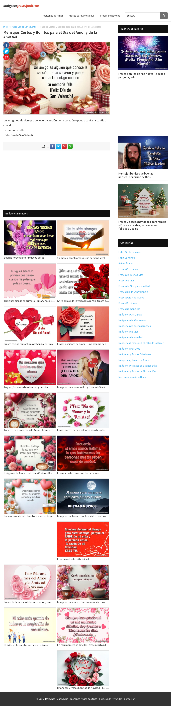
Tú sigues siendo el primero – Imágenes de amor (30, 300)
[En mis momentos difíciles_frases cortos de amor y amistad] (83, 610)
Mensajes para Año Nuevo (132, 377)
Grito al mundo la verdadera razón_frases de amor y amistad (83, 300)
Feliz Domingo (126, 257)
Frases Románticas (129, 308)
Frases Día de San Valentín (24, 26)
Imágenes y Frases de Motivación (137, 371)
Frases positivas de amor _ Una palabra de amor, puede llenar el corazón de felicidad (83, 344)
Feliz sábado (125, 263)
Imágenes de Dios (128, 331)
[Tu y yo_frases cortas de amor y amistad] (30, 352)
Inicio (6, 26)
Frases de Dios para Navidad (134, 286)
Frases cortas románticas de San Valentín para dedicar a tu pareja (30, 344)
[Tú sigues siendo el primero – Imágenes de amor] (30, 266)
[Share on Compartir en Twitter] (58, 146)
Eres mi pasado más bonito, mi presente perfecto (30, 516)
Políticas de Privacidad (110, 698)
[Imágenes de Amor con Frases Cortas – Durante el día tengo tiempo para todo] (30, 438)
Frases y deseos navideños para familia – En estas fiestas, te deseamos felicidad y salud (142, 225)
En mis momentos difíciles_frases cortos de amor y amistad (83, 645)
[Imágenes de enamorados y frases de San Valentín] (83, 352)
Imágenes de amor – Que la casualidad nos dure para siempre (83, 602)
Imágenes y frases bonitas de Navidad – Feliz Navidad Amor (83, 687)
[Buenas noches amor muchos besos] (30, 222)
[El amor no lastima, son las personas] (83, 438)
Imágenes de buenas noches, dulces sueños (81, 516)
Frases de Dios (126, 280)
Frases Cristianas (128, 269)
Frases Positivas (127, 303)
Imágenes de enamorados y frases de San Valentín (83, 387)
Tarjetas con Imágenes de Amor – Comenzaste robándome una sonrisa (30, 430)
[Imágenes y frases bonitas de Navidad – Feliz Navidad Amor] (83, 653)
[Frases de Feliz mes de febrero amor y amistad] (30, 567)
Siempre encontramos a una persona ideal (81, 258)
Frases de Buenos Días (130, 274)
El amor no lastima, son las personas (78, 473)
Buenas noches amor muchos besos (24, 257)
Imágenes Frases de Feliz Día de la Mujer (141, 343)
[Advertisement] (56, 179)
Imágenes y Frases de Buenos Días (137, 365)
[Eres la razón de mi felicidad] (83, 524)
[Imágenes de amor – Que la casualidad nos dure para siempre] (83, 567)
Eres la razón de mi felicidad (73, 559)
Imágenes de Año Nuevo (132, 320)
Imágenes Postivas (129, 348)
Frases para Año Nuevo (131, 297)
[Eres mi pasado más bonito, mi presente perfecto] (30, 481)
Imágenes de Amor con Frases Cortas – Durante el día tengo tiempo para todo (30, 473)
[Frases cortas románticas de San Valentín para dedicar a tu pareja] (30, 308)
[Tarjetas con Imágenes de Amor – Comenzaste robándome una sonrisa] (30, 395)
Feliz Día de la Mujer (129, 252)
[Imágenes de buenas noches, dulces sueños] (83, 481)
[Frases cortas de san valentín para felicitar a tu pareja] (83, 395)
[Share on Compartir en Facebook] (52, 146)
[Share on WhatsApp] (70, 146)
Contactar (129, 698)
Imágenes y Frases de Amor (133, 360)
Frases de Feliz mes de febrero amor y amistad (30, 602)
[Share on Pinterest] (64, 146)
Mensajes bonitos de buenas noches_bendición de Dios (135, 175)
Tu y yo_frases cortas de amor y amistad (26, 387)
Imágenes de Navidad (130, 337)
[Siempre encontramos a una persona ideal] (83, 222)
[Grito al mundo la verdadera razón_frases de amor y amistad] (83, 266)
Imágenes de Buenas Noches (134, 326)
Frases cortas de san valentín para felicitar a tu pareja (83, 430)
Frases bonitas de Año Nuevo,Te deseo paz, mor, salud (141, 75)
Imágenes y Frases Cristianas (134, 354)
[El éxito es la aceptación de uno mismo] (30, 610)
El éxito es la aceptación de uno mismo (26, 645)
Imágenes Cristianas (130, 314)
